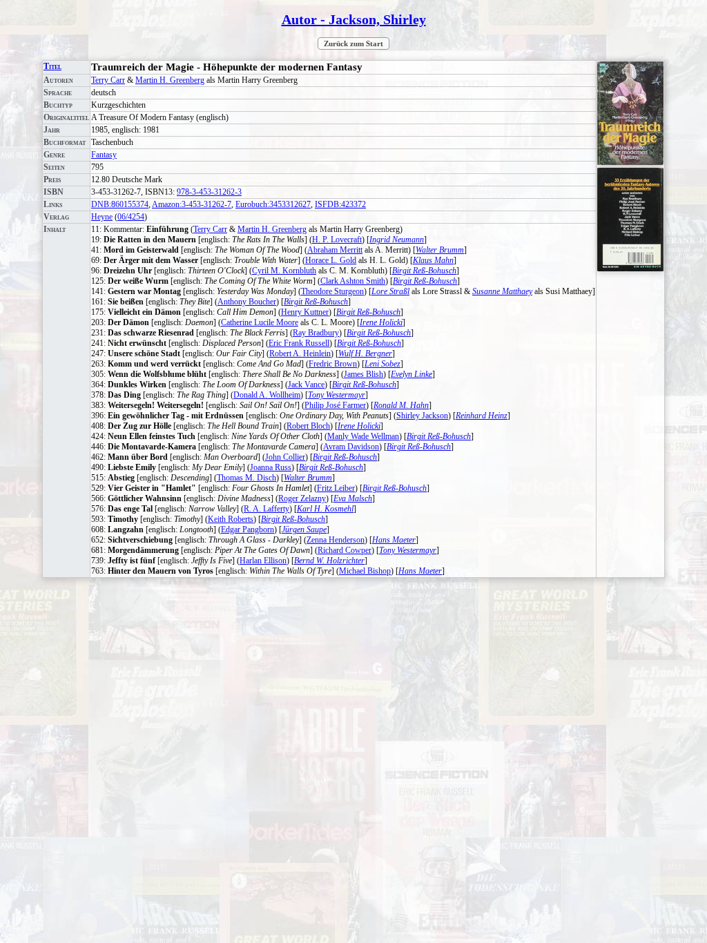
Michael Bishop (365, 571)
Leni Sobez (382, 364)
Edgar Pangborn (247, 529)
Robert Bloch (308, 426)
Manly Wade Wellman (363, 436)
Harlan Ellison (263, 560)
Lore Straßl (390, 291)
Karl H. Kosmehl (325, 509)
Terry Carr (108, 80)
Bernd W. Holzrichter (329, 560)
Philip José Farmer (335, 405)
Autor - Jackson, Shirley (354, 19)
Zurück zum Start (353, 43)
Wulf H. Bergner (365, 353)
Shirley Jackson (422, 415)
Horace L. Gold (330, 260)
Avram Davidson (351, 446)
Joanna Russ (270, 467)
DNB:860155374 (119, 204)
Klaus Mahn (433, 260)
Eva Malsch (352, 498)
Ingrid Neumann (396, 239)
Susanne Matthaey (502, 291)
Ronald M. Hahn (401, 405)
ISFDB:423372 (340, 204)
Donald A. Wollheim (266, 395)
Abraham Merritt (334, 250)
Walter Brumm (440, 250)
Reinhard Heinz (481, 415)
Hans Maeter (394, 540)
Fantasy (104, 154)
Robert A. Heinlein (300, 353)
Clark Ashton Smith (352, 281)
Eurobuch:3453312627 (273, 204)
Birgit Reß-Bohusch (424, 270)
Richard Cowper (344, 550)
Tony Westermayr (336, 395)
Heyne (102, 217)
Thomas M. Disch (246, 478)
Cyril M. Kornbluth (284, 270)
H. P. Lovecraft (337, 239)
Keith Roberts (230, 519)
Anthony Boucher (246, 302)
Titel (52, 66)
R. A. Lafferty (266, 509)
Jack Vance (306, 384)
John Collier (285, 457)
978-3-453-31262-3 (209, 192)
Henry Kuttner (305, 312)
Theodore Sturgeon (332, 291)
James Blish (363, 374)
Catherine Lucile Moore (259, 322)
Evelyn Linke (411, 374)
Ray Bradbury (316, 333)
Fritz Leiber (336, 488)
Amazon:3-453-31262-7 (191, 204)
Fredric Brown (333, 364)
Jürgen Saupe (304, 529)
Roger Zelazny (302, 498)
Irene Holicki (381, 322)
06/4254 (130, 217)
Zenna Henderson (336, 540)
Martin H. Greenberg (169, 80)
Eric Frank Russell (299, 343)
